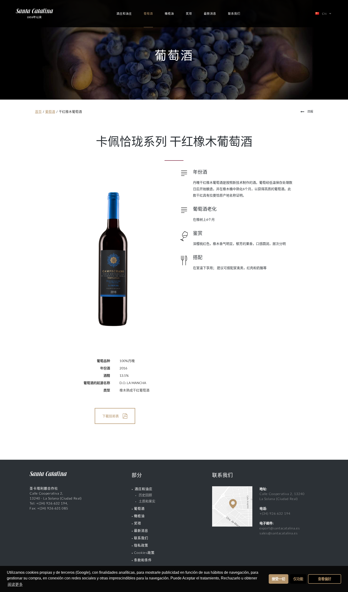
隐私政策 (141, 545)
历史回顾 (145, 495)
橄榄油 (169, 13)
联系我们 (234, 13)
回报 (310, 111)
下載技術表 (110, 416)
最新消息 (210, 13)
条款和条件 (143, 560)
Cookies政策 (144, 553)
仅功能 (298, 579)
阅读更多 (15, 585)
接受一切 (278, 579)
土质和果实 (147, 501)
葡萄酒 (148, 13)
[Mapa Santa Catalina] (232, 525)
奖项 (189, 13)
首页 (38, 112)
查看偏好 (324, 579)
